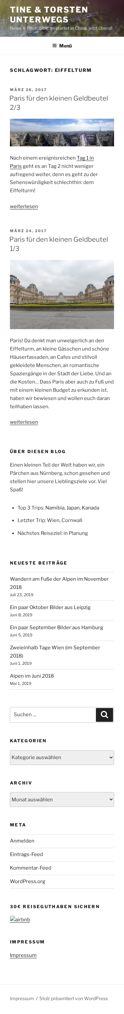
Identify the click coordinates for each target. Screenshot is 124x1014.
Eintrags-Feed (26, 854)
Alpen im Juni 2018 (32, 676)
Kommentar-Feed (30, 868)
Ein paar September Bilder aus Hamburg (56, 627)
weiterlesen (24, 206)
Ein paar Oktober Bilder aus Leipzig (50, 607)
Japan (73, 508)
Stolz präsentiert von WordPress (73, 998)
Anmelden (22, 841)
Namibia (54, 508)
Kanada (90, 508)
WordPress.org (27, 881)
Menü (65, 45)
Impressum (23, 955)
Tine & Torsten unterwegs (49, 14)
